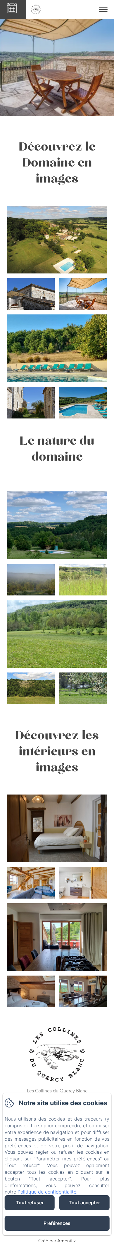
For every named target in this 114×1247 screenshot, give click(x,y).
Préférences (57, 1223)
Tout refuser (30, 1202)
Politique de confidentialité (47, 1192)
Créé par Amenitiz (57, 1241)
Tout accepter (84, 1202)
